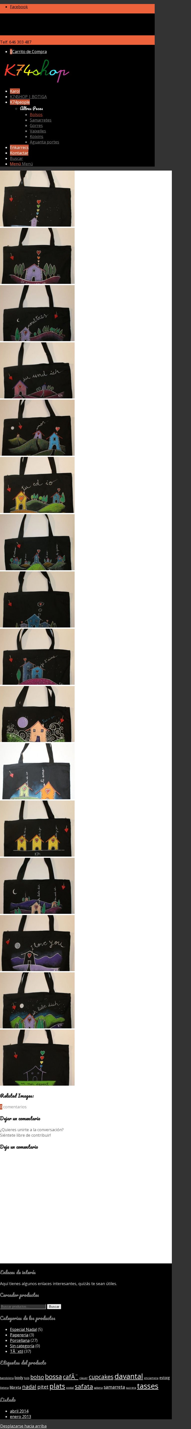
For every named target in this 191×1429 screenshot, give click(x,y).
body (19, 1377)
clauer (83, 1378)
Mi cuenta (19, 16)
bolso (37, 1376)
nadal (29, 1386)
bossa (53, 1376)
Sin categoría (22, 1346)
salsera (98, 1387)
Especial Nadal (23, 1329)
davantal (128, 1376)
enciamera (151, 1378)
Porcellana (20, 1340)
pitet (42, 1386)
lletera (4, 1387)
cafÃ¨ (70, 1377)
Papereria (19, 1335)
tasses (147, 1386)
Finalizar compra (25, 32)
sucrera (131, 1387)
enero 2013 (20, 1416)
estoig (164, 1377)
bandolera (7, 1378)
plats (57, 1386)
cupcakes (101, 1377)
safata (84, 1386)
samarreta (114, 1387)
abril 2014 (19, 1411)
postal (70, 1387)
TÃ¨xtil (16, 1351)
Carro (15, 27)
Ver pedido (30, 21)
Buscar (54, 1306)
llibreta (15, 1387)
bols (26, 1378)
